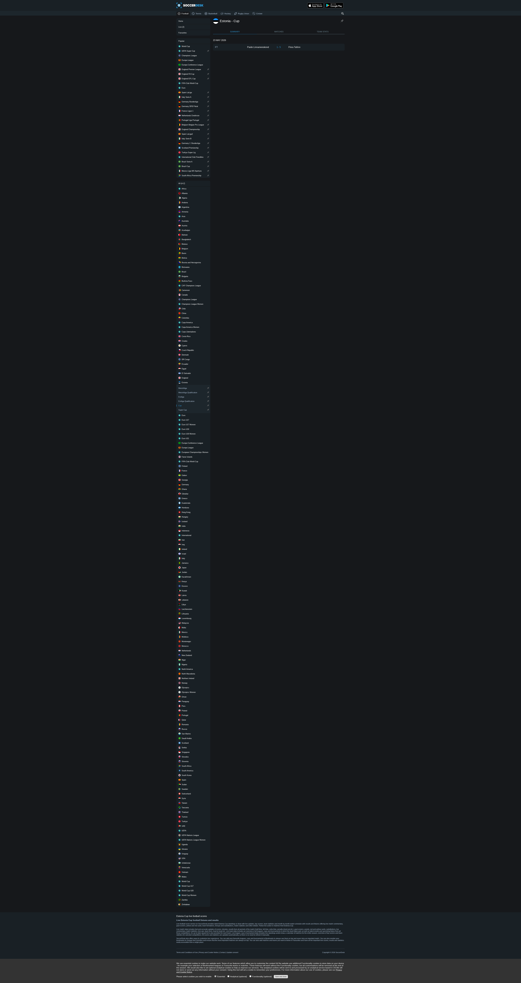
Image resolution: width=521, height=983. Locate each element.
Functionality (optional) (262, 976)
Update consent (232, 952)
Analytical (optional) (238, 976)
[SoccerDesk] (190, 5)
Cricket (259, 13)
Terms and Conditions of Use (187, 952)
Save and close (281, 977)
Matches (278, 32)
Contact (222, 952)
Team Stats (322, 32)
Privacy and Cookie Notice (208, 952)
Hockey (227, 13)
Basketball (212, 13)
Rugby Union (243, 13)
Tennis (198, 13)
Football (185, 13)
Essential (221, 976)
